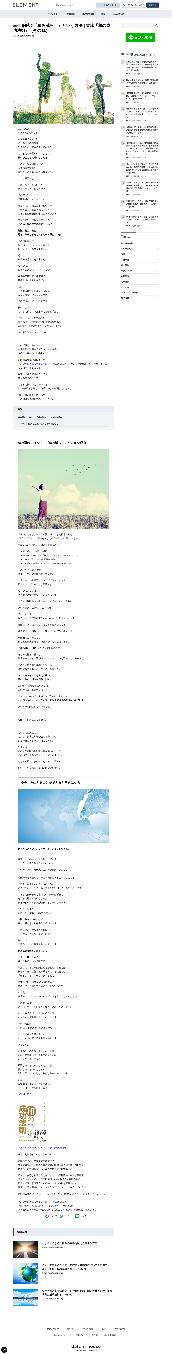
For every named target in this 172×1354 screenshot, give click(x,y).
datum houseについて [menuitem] (62, 1335)
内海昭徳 (125, 276)
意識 (103, 14)
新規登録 (152, 5)
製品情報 (125, 298)
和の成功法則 (88, 14)
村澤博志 (125, 282)
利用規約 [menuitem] (95, 1335)
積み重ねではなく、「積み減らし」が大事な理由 (40, 417)
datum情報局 (118, 14)
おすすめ (125, 287)
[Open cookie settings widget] (4, 1350)
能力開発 (71, 14)
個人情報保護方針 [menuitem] (111, 1335)
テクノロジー (53, 14)
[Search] (156, 25)
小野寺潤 (125, 260)
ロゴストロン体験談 (129, 292)
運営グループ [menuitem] (81, 1335)
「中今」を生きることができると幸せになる (38, 424)
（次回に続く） (26, 1094)
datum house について (65, 5)
